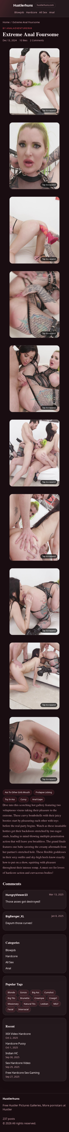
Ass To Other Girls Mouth (17, 792)
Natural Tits (29, 1003)
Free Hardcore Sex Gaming (23, 1073)
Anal (52, 12)
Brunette (24, 998)
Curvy (23, 799)
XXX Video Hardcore (18, 1034)
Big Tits (11, 998)
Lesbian (44, 1003)
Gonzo (23, 992)
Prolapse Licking (44, 792)
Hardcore (31, 12)
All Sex (43, 12)
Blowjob (19, 12)
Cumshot (49, 992)
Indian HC (12, 1053)
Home (6, 22)
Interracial (23, 1009)
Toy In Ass (10, 799)
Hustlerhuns (23, 5)
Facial (10, 1009)
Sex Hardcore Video (18, 1063)
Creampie (39, 998)
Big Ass (35, 992)
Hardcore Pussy (16, 1043)
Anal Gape (37, 799)
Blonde (11, 992)
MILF (55, 1003)
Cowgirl (53, 998)
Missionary (13, 1003)
